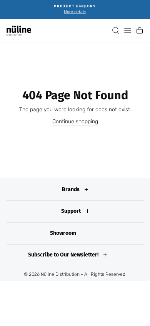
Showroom (63, 233)
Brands (71, 189)
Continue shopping (75, 121)
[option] (75, 9)
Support (71, 211)
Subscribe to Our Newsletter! (64, 254)
